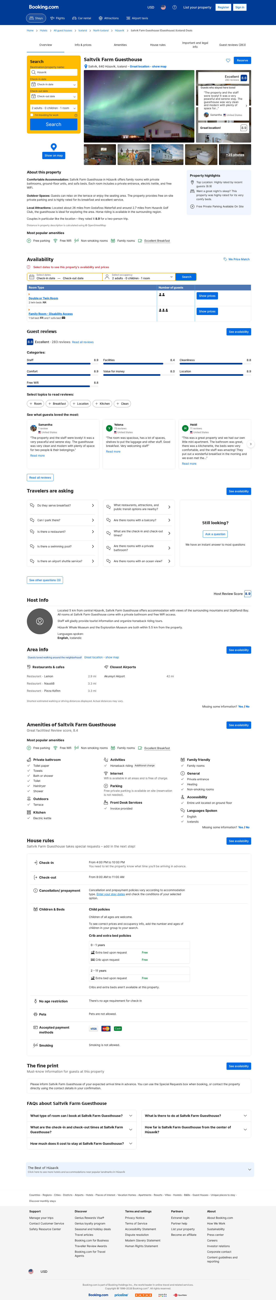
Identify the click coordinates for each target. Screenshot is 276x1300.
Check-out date (39, 90)
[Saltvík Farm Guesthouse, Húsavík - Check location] (86, 66)
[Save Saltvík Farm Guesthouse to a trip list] (228, 60)
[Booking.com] (43, 7)
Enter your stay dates (111, 894)
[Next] (246, 105)
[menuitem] (36, 18)
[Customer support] (174, 7)
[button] (53, 108)
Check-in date (38, 79)
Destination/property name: (47, 67)
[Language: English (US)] (163, 7)
